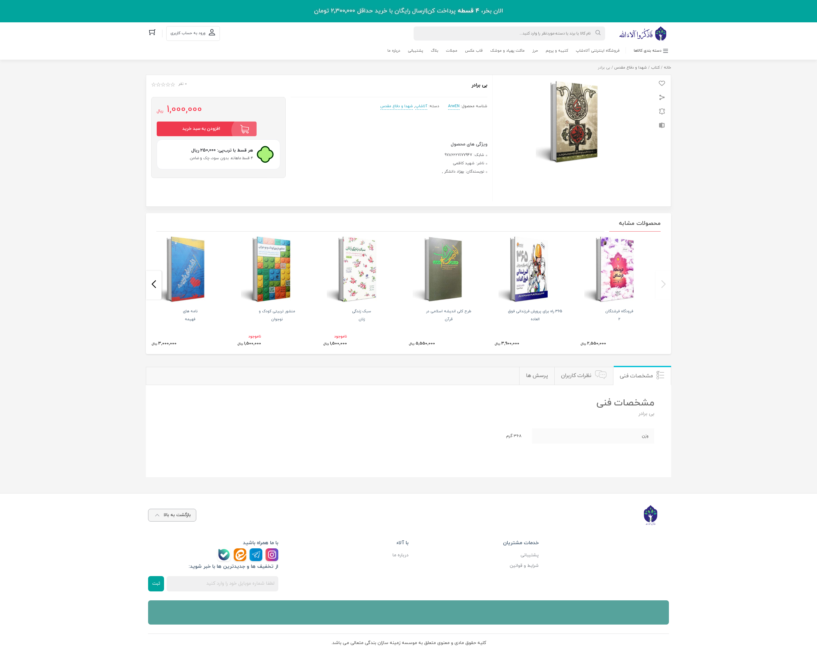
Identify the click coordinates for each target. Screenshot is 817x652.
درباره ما (393, 50)
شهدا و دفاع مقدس (630, 67)
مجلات (451, 50)
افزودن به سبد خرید (201, 129)
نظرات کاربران (576, 376)
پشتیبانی (415, 50)
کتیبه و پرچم (557, 50)
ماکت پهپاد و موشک (507, 50)
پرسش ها (537, 376)
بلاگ (434, 50)
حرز (535, 50)
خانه (667, 67)
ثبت (156, 584)
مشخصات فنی (636, 376)
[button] (663, 285)
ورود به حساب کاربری (188, 33)
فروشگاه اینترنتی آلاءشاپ (597, 50)
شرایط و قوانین (524, 566)
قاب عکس (474, 50)
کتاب (655, 67)
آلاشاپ (421, 106)
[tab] (642, 376)
